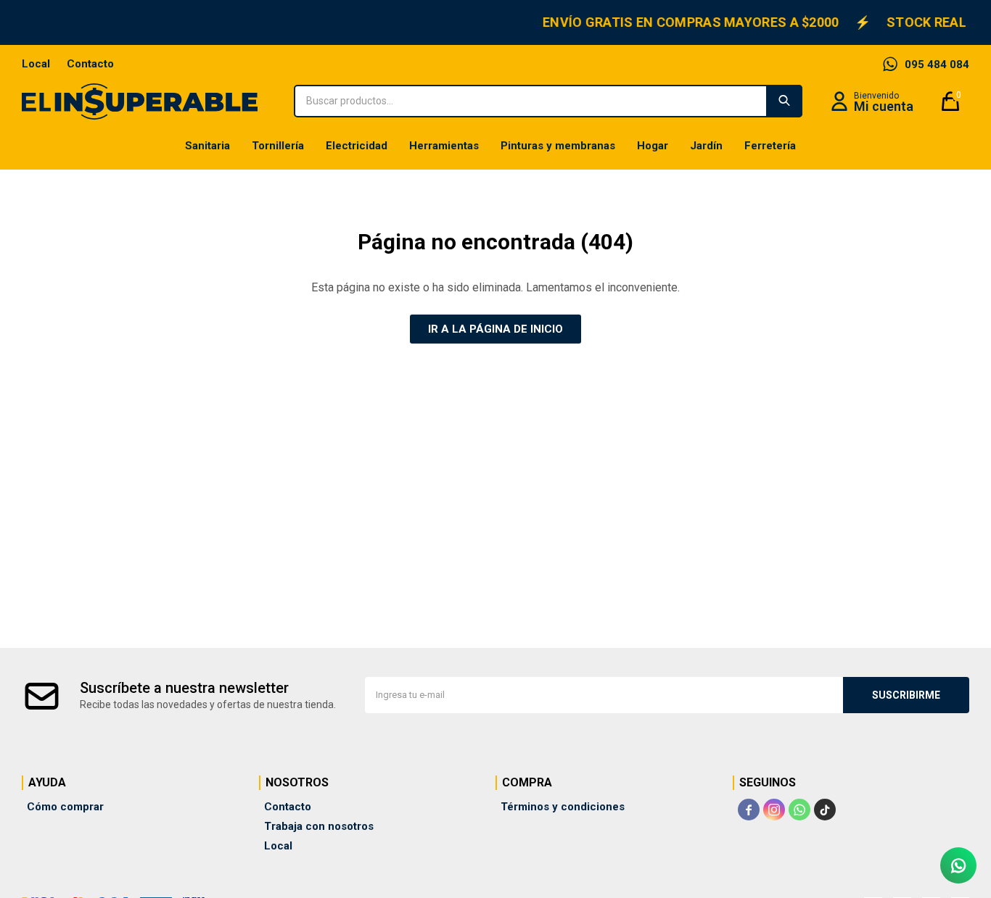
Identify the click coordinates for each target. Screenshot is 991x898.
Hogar (652, 145)
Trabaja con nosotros (319, 826)
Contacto (90, 63)
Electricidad (356, 145)
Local (36, 63)
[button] (784, 101)
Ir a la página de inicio (495, 329)
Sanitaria (207, 145)
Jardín (706, 145)
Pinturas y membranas (558, 145)
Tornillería (278, 145)
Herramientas (444, 145)
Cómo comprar (65, 806)
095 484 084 (937, 64)
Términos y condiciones (563, 806)
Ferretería (770, 145)
